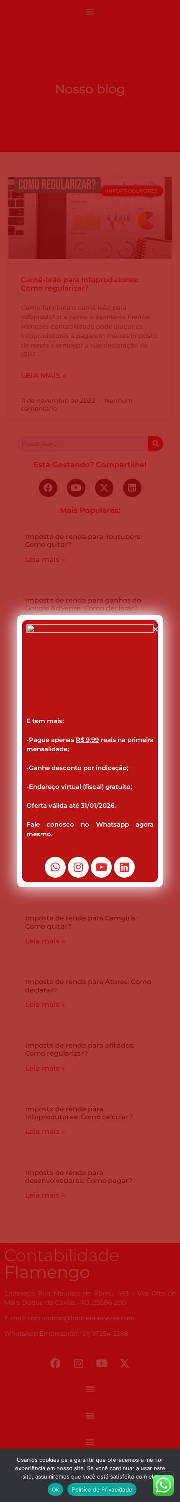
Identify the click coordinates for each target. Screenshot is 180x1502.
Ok (55, 1489)
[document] (90, 751)
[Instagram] (78, 867)
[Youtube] (101, 867)
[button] (155, 629)
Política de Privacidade (102, 1489)
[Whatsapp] (55, 867)
